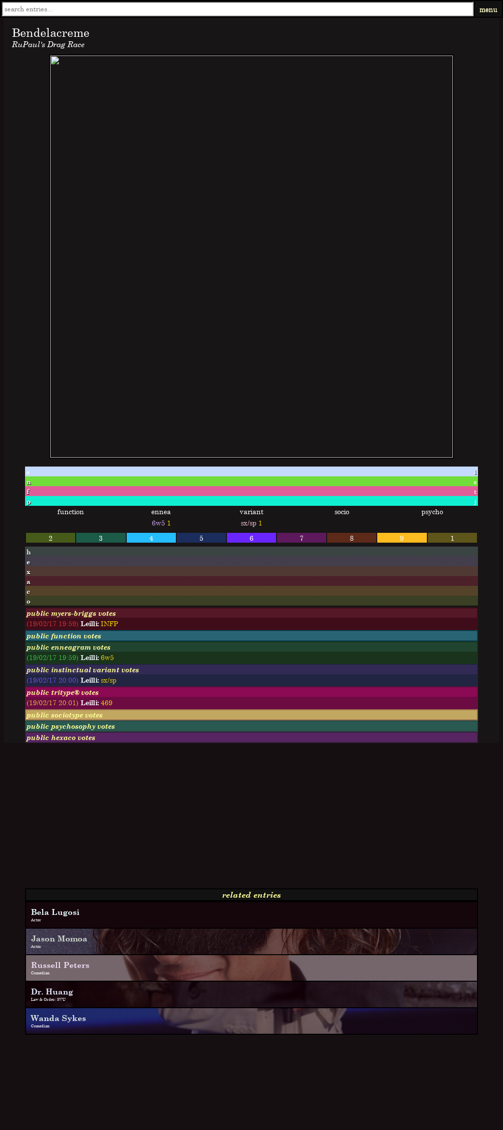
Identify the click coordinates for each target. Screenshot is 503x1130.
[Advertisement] (251, 819)
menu (488, 9)
